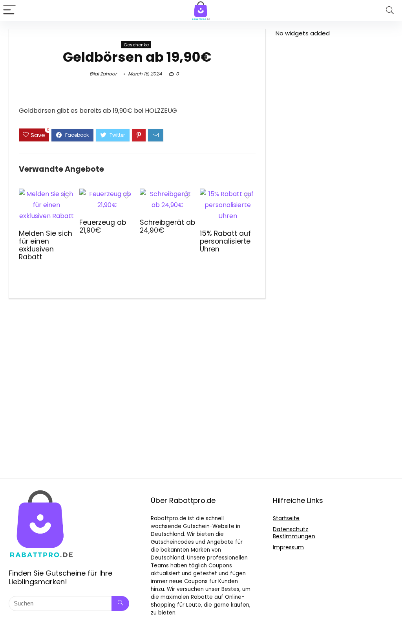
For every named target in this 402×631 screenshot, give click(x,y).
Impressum (288, 547)
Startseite (286, 518)
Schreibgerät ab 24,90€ (167, 226)
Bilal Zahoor (103, 73)
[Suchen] (120, 603)
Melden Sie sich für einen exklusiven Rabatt (45, 245)
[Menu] (9, 10)
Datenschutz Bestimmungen (294, 532)
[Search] (389, 10)
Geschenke (136, 45)
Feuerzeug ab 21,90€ (102, 226)
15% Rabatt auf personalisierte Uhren (225, 241)
